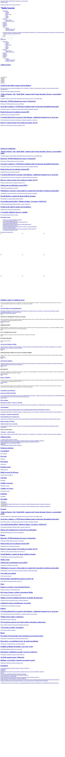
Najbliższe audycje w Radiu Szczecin (12, 300)
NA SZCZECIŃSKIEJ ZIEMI (8, 344)
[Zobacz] (3, 78)
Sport (7, 15)
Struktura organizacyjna (10, 29)
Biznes (7, 17)
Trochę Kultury (5, 407)
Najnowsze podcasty (7, 448)
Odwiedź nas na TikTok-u (54, 32)
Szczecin (7, 12)
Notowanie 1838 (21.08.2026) (8, 393)
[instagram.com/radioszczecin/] (7, 232)
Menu (4, 36)
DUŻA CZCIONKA (35, 680)
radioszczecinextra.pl (55, 679)
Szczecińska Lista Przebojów (8, 390)
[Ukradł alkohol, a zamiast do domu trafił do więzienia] (12, 198)
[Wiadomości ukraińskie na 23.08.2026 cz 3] (3, 501)
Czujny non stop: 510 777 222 (20, 679)
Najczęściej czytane (5, 217)
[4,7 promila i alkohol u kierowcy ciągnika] (9, 214)
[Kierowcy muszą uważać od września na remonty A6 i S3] (13, 125)
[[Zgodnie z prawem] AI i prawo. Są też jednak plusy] (5, 485)
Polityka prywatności (42, 682)
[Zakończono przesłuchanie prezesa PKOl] (9, 188)
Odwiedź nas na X (33, 32)
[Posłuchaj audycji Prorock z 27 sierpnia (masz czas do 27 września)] (3, 458)
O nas (4, 26)
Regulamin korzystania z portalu (31, 682)
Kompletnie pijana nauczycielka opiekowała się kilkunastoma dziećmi (17, 225)
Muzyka (4, 22)
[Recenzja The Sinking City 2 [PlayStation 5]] (3, 480)
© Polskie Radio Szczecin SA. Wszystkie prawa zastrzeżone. (13, 682)
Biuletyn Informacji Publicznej (13, 680)
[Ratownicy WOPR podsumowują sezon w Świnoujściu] (12, 103)
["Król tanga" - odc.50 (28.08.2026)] (3, 464)
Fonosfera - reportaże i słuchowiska (10, 414)
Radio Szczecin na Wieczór (7, 421)
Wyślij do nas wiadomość (12, 33)
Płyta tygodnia (4, 400)
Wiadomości (5, 10)
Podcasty (5, 18)
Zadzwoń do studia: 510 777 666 (7, 679)
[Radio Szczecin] (4, 2)
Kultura (7, 16)
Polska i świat (8, 14)
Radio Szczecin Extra (10, 21)
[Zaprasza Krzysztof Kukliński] (4, 453)
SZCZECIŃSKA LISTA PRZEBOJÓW (11, 308)
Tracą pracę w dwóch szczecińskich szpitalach (12, 220)
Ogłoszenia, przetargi (10, 30)
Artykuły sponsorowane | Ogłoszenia (12, 657)
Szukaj (19, 33)
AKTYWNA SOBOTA (6, 361)
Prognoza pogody (40, 679)
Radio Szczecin (9, 20)
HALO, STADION (5, 377)
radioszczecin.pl (47, 679)
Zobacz (2, 397)
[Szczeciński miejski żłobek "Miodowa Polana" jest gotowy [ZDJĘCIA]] (15, 204)
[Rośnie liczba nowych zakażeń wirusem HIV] (10, 114)
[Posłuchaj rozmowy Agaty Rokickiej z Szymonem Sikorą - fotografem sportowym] (3, 496)
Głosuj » (5, 397)
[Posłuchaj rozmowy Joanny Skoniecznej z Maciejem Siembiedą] (4, 469)
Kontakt (7, 28)
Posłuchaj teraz (22, 680)
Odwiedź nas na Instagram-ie (43, 32)
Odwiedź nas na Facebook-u (23, 32)
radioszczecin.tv (6, 437)
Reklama (5, 25)
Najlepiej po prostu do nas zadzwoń (10, 32)
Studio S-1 (5, 24)
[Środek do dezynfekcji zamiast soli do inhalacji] (10, 91)
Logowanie (27, 680)
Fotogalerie (4, 665)
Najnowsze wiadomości (8, 148)
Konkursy (5, 23)
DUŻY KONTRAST (43, 680)
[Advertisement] (32, 135)
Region (7, 13)
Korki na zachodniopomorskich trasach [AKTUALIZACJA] (15, 222)
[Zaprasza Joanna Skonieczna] (7, 475)
